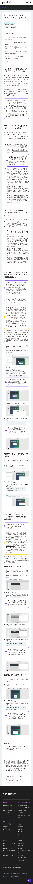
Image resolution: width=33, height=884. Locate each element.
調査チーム (20, 826)
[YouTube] (17, 865)
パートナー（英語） (22, 857)
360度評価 (20, 813)
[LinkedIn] (14, 865)
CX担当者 (20, 824)
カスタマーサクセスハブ (9, 843)
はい (9, 780)
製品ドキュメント (7, 845)
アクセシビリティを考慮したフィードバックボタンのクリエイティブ (16, 47)
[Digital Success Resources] (27, 2)
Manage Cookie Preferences (10, 880)
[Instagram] (4, 865)
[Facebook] (7, 865)
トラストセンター (22, 860)
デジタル (20, 831)
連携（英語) (20, 855)
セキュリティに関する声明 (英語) (11, 876)
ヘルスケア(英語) (7, 824)
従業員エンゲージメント (24, 810)
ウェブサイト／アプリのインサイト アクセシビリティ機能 (16, 38)
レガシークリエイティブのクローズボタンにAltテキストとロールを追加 (15, 57)
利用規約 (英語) (24, 873)
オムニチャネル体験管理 (24, 808)
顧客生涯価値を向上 (8, 805)
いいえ (17, 780)
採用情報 (20, 848)
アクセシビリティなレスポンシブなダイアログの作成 (16, 43)
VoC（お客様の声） (22, 805)
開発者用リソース (7, 848)
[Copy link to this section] (3, 69)
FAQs (6, 61)
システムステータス (8, 855)
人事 (19, 834)
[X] (10, 865)
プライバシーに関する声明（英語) (11, 873)
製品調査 (20, 829)
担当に (10, 285)
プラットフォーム (22, 845)
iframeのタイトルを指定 (19, 232)
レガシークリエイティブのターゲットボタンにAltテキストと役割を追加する (16, 52)
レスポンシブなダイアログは (12, 132)
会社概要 (20, 841)
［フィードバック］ (9, 219)
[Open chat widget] (29, 880)
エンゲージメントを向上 (9, 808)
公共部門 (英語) (7, 829)
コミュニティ (6, 841)
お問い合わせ (21, 843)
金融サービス (6, 826)
